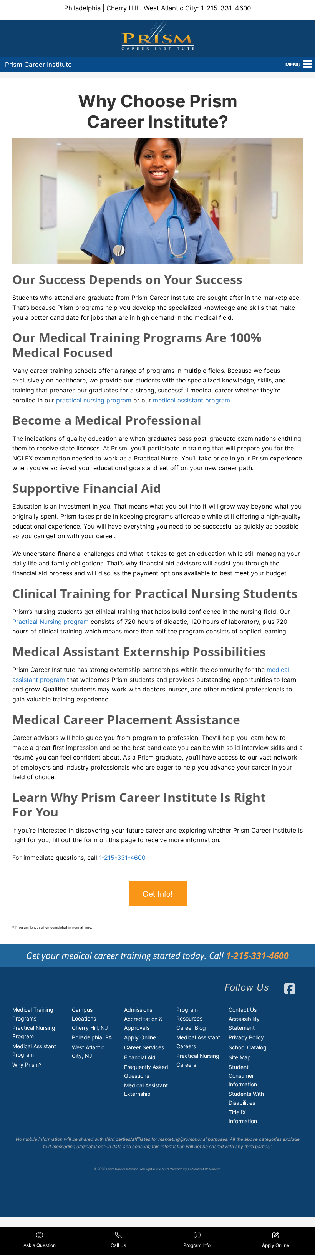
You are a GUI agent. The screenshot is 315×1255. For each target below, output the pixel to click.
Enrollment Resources (204, 1169)
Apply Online (140, 1037)
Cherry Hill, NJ (90, 1027)
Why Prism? (26, 1064)
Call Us (118, 1245)
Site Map (240, 1057)
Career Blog (191, 1027)
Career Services (144, 1047)
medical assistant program (191, 400)
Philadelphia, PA (92, 1037)
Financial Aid (140, 1057)
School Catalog (248, 1047)
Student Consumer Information (243, 1075)
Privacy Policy (246, 1037)
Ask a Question (39, 1245)
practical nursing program (93, 400)
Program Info (197, 1245)
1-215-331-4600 (226, 8)
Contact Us (243, 1009)
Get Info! (158, 893)
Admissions (138, 1009)
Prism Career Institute (38, 64)
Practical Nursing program (50, 621)
